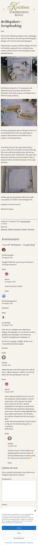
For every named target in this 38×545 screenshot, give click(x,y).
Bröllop (10, 229)
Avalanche (24, 88)
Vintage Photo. (13, 95)
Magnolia (17, 229)
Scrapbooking (25, 221)
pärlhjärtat (12, 130)
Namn (5, 504)
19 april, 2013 (12, 446)
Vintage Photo (15, 138)
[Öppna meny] (4, 9)
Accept (19, 528)
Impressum (30, 542)
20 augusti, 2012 (7, 257)
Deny (19, 533)
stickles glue (20, 152)
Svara (4, 269)
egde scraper (17, 93)
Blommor (4, 229)
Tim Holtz (30, 229)
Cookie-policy (8, 542)
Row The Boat (14, 90)
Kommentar (7, 479)
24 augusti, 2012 (7, 325)
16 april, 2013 (6, 365)
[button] (35, 511)
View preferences (19, 538)
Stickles (24, 229)
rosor (3, 150)
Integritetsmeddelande (19, 542)
